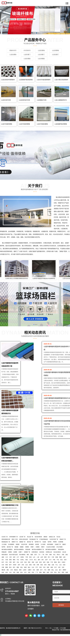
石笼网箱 (60, 541)
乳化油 (58, 536)
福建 (31, 554)
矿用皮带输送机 (44, 539)
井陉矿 (14, 564)
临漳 (3, 572)
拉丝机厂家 (5, 536)
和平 (3, 562)
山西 (41, 557)
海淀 (26, 559)
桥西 (6, 564)
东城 (6, 559)
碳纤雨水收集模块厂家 (38, 549)
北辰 (36, 562)
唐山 (21, 567)
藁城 (6, 567)
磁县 (18, 572)
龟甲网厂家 (38, 541)
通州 (39, 559)
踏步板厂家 (30, 541)
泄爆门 (32, 547)
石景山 (22, 559)
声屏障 (55, 541)
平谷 (58, 559)
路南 (25, 567)
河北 (54, 554)
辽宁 (18, 557)
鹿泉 (18, 567)
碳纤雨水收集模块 (19, 549)
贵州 (47, 554)
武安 (51, 572)
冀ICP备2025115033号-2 (35, 628)
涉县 (14, 572)
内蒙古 (22, 557)
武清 (40, 562)
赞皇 (49, 564)
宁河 (51, 562)
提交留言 (61, 605)
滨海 (48, 562)
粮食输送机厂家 (6, 541)
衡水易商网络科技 (65, 629)
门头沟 (31, 559)
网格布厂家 (63, 539)
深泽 (45, 564)
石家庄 (63, 562)
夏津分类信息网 (23, 539)
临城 (66, 572)
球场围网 (31, 544)
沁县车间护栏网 (6, 100)
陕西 (45, 557)
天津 (53, 557)
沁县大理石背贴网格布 (61, 79)
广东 (39, 554)
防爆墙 (37, 547)
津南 (33, 562)
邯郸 (49, 570)
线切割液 (41, 552)
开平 (36, 567)
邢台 (55, 572)
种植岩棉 (4, 552)
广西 (43, 554)
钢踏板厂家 (22, 541)
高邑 (41, 564)
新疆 (56, 557)
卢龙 (45, 570)
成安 (6, 572)
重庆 (28, 554)
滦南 (51, 567)
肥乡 (21, 572)
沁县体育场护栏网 (24, 100)
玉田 (63, 567)
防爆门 (20, 552)
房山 (35, 559)
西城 (10, 559)
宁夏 (26, 557)
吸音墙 (37, 544)
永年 (25, 572)
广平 (36, 572)
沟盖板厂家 (58, 544)
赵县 (64, 564)
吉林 (14, 557)
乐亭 (55, 567)
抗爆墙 (15, 552)
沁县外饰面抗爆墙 (42, 124)
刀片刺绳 (4, 544)
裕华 (19, 564)
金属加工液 (52, 536)
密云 (61, 559)
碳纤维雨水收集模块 (7, 549)
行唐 (34, 564)
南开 (14, 562)
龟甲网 (49, 541)
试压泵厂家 (22, 536)
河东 (6, 562)
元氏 (60, 564)
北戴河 (29, 570)
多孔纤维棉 (59, 547)
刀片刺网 (43, 544)
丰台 (18, 559)
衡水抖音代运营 (13, 554)
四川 (49, 557)
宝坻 (44, 562)
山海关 (24, 570)
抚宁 (41, 570)
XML (50, 628)
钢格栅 (16, 547)
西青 (29, 562)
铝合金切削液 (38, 536)
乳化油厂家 (30, 536)
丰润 (44, 567)
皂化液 (64, 552)
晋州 (10, 567)
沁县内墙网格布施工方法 (9, 505)
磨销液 (45, 536)
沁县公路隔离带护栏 (61, 100)
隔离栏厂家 (15, 541)
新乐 (14, 567)
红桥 (21, 562)
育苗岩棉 (27, 549)
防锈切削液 (35, 552)
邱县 (29, 572)
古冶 (33, 567)
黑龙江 (58, 554)
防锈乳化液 (49, 552)
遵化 (8, 570)
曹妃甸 (3, 570)
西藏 (60, 557)
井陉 (23, 564)
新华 (10, 564)
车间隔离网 (11, 544)
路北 (29, 567)
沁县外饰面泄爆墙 (24, 124)
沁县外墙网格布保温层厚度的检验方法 (57, 398)
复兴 (60, 570)
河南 (63, 554)
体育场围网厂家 (13, 536)
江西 (10, 557)
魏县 (44, 572)
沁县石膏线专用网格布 (8, 79)
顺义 (43, 559)
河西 (10, 562)
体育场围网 (50, 544)
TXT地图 (56, 628)
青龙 (34, 570)
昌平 (46, 559)
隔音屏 (17, 544)
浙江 (3, 559)
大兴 (50, 559)
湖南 (3, 557)
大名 (10, 572)
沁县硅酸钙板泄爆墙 (61, 124)
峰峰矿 (64, 570)
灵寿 (38, 564)
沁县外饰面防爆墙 (6, 124)
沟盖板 (44, 541)
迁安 (11, 570)
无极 (53, 564)
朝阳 (14, 559)
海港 (20, 570)
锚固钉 (64, 544)
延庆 (65, 559)
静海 (55, 562)
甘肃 (35, 554)
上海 (38, 557)
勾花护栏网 (24, 544)
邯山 (52, 570)
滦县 (48, 567)
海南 (50, 554)
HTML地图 (63, 628)
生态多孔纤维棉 (50, 547)
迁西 (59, 567)
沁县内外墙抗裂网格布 (43, 79)
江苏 (6, 557)
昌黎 (37, 570)
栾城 (30, 564)
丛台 (56, 570)
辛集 (3, 567)
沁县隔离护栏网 (41, 100)
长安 (3, 564)
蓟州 (59, 562)
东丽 (25, 562)
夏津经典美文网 (6, 539)
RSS (46, 628)
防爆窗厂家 (27, 552)
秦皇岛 (16, 570)
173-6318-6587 (12, 591)
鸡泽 (33, 572)
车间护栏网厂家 (54, 539)
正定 (26, 564)
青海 (30, 557)
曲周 (48, 572)
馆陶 (40, 572)
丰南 (40, 567)
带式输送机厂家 (33, 539)
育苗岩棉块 (61, 549)
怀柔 (54, 559)
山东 (34, 557)
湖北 (66, 554)
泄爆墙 (27, 547)
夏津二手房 (15, 539)
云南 (64, 557)
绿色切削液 (5, 554)
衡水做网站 (22, 554)
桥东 (59, 572)
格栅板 (21, 547)
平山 (56, 564)
